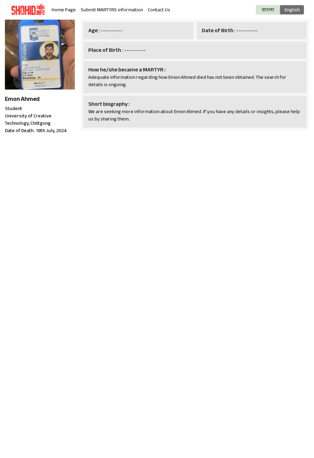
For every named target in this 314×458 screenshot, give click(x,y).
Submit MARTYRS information (112, 9)
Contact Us (159, 9)
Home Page (64, 9)
